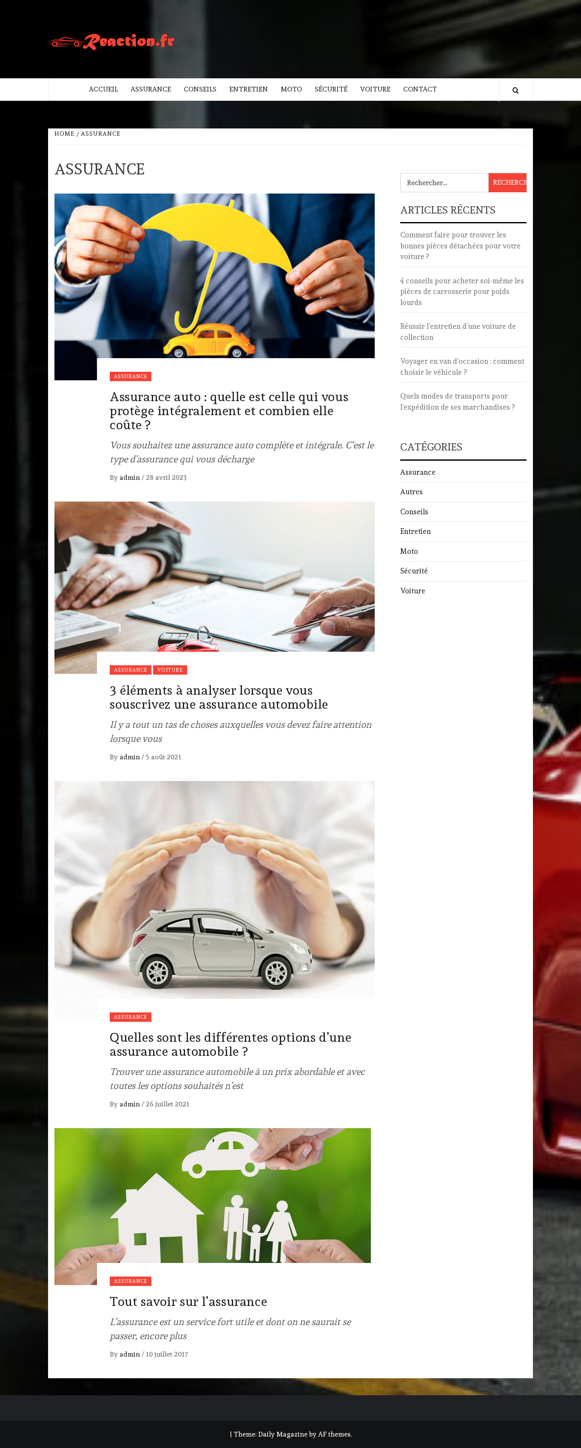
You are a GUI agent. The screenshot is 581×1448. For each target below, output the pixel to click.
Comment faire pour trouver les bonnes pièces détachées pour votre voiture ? (460, 246)
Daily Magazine (283, 1434)
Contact (420, 89)
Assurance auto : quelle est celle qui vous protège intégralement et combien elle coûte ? (229, 410)
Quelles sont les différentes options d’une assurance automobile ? (230, 1044)
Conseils (200, 89)
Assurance (151, 89)
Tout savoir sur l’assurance (188, 1301)
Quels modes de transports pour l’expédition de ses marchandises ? (457, 401)
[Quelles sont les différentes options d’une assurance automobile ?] (214, 899)
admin (131, 477)
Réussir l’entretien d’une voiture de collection (458, 332)
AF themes (334, 1434)
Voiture (375, 89)
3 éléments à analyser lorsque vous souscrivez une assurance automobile (219, 697)
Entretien (248, 89)
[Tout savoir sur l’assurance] (214, 1204)
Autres (411, 491)
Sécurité (331, 89)
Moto (291, 89)
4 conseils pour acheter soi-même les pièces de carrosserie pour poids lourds (462, 291)
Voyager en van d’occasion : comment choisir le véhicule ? (462, 366)
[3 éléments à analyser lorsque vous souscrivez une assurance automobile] (214, 585)
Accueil (103, 89)
